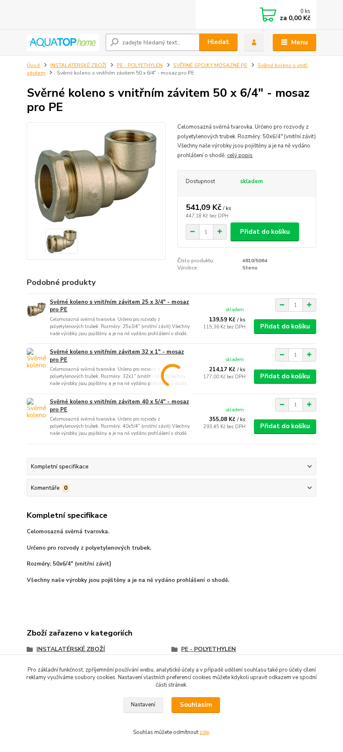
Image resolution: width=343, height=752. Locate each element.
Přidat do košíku (265, 231)
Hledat (218, 42)
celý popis (240, 155)
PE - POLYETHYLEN (140, 65)
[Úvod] (63, 42)
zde (204, 732)
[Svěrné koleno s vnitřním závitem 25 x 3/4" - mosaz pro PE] (36, 309)
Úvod (33, 65)
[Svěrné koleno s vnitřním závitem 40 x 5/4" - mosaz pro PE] (36, 409)
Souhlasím (196, 704)
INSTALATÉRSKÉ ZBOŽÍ (78, 65)
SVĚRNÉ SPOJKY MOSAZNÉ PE (210, 65)
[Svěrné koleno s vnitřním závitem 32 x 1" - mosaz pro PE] (36, 359)
